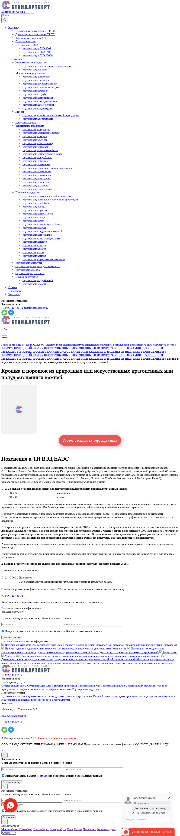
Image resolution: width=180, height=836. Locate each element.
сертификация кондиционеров (40, 87)
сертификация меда (34, 245)
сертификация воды (34, 206)
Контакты (14, 294)
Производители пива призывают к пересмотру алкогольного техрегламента (47, 696)
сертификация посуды (28, 262)
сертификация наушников (38, 97)
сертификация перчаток (36, 171)
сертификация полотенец (37, 143)
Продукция (15, 59)
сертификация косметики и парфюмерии (47, 66)
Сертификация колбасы (29, 689)
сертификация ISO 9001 (36, 48)
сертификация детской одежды (41, 132)
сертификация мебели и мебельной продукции (50, 115)
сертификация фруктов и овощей (42, 231)
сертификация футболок (37, 157)
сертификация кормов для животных (37, 266)
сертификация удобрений (37, 280)
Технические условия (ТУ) (31, 38)
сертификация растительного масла (43, 259)
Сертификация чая (89, 685)
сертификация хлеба (34, 241)
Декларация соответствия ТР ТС (35, 34)
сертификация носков (35, 146)
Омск (70, 829)
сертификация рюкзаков (37, 175)
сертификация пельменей (37, 213)
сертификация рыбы (34, 210)
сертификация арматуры (37, 108)
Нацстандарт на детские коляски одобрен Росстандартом (35, 699)
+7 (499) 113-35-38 (12, 307)
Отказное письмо (25, 41)
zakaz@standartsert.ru (36, 307)
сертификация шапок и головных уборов (47, 168)
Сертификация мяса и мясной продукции (52, 685)
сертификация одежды (36, 129)
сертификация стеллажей (37, 118)
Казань (78, 829)
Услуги (13, 27)
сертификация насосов (36, 76)
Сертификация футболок (87, 689)
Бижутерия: (169, 652)
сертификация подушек (36, 178)
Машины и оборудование (30, 73)
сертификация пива (34, 255)
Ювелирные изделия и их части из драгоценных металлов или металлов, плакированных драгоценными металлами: (90, 656)
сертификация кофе (34, 217)
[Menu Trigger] (4, 337)
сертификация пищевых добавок (42, 224)
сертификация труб (34, 94)
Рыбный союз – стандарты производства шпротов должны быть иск (134, 696)
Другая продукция (26, 276)
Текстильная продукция (29, 125)
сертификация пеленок (36, 164)
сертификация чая (33, 220)
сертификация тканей (35, 185)
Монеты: (10, 656)
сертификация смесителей (38, 104)
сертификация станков (36, 80)
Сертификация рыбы (14, 685)
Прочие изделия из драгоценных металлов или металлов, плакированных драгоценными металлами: (65, 648)
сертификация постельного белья (42, 153)
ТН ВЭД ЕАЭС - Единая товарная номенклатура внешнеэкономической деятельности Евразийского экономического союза (99, 344)
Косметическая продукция (31, 62)
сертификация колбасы (36, 203)
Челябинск (89, 829)
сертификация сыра (34, 248)
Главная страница (12, 344)
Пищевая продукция (27, 192)
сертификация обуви (34, 136)
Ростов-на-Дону (106, 829)
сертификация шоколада (37, 234)
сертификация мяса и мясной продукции (47, 196)
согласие (43, 631)
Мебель (19, 111)
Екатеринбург (58, 829)
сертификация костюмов (37, 189)
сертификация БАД (34, 227)
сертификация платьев (36, 182)
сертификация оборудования (39, 101)
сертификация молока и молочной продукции (50, 199)
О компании (15, 290)
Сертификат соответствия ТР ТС (36, 30)
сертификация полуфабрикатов (41, 238)
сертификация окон (34, 283)
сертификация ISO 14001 (37, 52)
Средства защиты (25, 122)
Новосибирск (41, 829)
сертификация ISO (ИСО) (30, 45)
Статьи (12, 287)
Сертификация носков (58, 689)
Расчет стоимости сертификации (90, 440)
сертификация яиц (33, 252)
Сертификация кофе (113, 685)
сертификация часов (34, 90)
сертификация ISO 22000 (37, 55)
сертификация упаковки (29, 273)
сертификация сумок (34, 139)
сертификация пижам (35, 160)
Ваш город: (13, 11)
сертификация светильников (39, 83)
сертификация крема (34, 69)
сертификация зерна (27, 269)
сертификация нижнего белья (40, 150)
